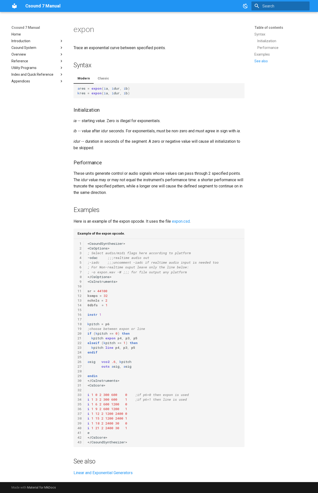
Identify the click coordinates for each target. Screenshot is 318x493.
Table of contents (268, 28)
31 (79, 385)
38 (79, 418)
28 (79, 371)
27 (79, 366)
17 (79, 319)
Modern (84, 78)
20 (79, 333)
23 (79, 347)
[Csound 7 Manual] (14, 6)
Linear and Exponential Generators (103, 472)
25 (79, 357)
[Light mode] (245, 6)
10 (79, 286)
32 (79, 390)
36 (79, 409)
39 (79, 423)
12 (79, 295)
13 (79, 300)
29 (79, 376)
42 (79, 437)
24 (79, 352)
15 (79, 310)
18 (79, 324)
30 (79, 380)
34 (79, 399)
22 (79, 343)
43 (79, 442)
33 (79, 394)
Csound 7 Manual (25, 28)
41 (79, 432)
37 (79, 413)
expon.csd (181, 221)
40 (79, 428)
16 (79, 314)
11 (79, 291)
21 (79, 338)
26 (79, 361)
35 (79, 404)
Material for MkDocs (41, 487)
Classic (103, 78)
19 (79, 328)
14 (79, 305)
